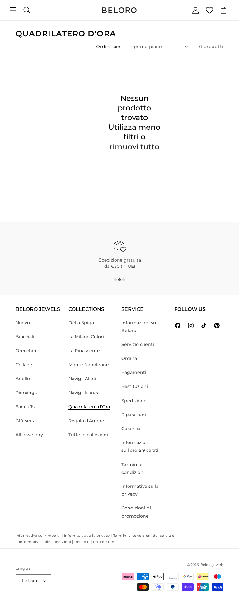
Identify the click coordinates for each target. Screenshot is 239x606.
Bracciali (25, 336)
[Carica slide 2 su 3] (119, 279)
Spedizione (134, 400)
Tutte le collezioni (88, 435)
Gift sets (25, 421)
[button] (13, 10)
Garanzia (130, 428)
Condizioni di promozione (136, 511)
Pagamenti (133, 372)
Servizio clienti (137, 344)
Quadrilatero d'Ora (89, 407)
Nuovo (23, 322)
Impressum (103, 542)
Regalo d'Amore (86, 421)
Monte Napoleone (88, 364)
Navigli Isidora (84, 392)
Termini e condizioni (133, 468)
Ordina (129, 358)
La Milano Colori (86, 336)
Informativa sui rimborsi (38, 535)
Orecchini (27, 350)
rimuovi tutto (134, 146)
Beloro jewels (211, 565)
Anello (23, 378)
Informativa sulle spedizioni (45, 542)
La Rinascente (84, 350)
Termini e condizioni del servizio (144, 535)
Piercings (26, 392)
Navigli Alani (82, 378)
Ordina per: (109, 46)
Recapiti (82, 542)
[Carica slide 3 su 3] (123, 279)
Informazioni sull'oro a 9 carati (139, 446)
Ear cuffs (25, 407)
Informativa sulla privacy (139, 490)
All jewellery (29, 435)
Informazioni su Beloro (138, 326)
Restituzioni (134, 386)
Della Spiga (81, 322)
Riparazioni (133, 414)
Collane (24, 364)
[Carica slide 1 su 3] (115, 279)
